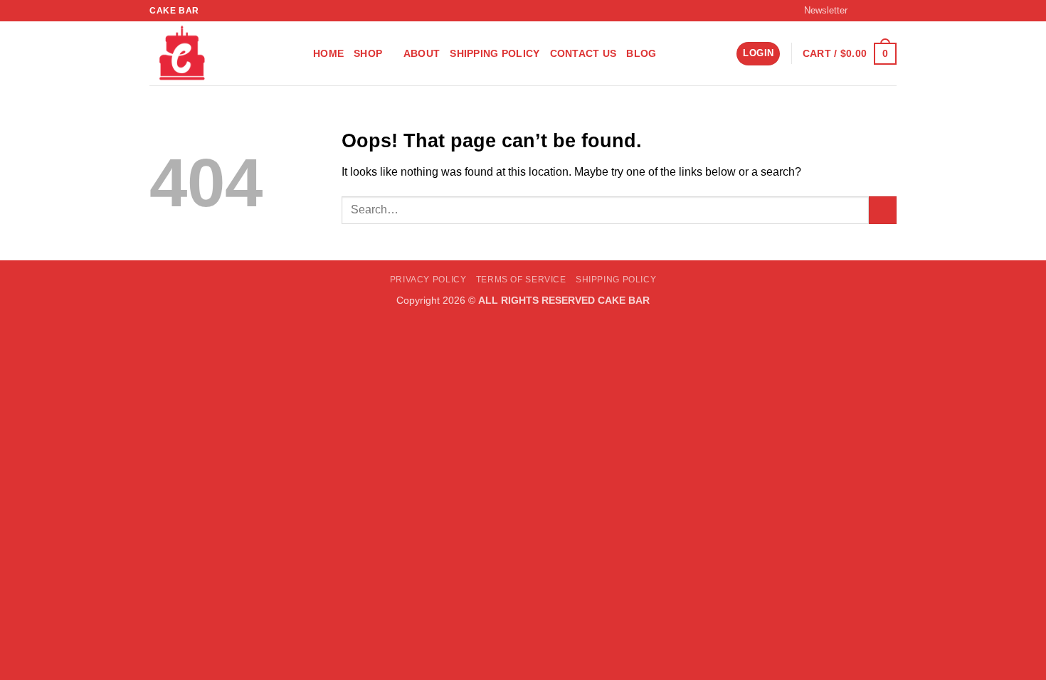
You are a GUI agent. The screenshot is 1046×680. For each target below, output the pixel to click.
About (421, 53)
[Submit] (883, 210)
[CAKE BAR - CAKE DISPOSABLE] (220, 53)
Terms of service (521, 280)
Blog (641, 53)
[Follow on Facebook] (862, 11)
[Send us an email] (889, 11)
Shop (368, 53)
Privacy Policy (428, 280)
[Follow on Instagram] (876, 11)
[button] (819, 10)
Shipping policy (494, 53)
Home (328, 53)
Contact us (583, 53)
